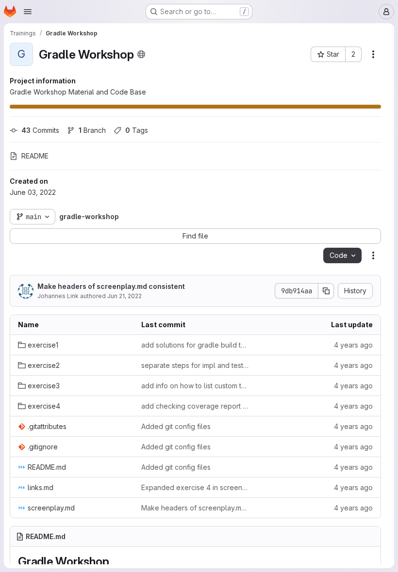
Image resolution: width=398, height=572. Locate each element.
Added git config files (176, 426)
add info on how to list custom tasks (195, 385)
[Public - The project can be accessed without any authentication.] (141, 54)
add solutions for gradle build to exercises (195, 345)
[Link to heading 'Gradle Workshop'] (115, 562)
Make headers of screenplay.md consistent (111, 286)
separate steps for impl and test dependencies (195, 365)
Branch (92, 130)
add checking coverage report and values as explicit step (195, 406)
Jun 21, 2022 (124, 296)
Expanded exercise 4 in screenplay (195, 487)
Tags (136, 130)
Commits (40, 130)
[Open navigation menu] (27, 11)
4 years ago (353, 345)
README (35, 156)
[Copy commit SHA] (326, 291)
